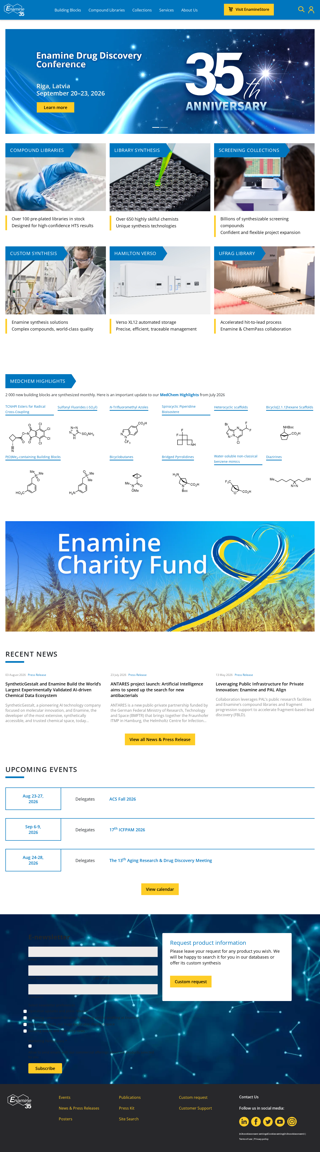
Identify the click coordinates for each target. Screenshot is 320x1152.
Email (34, 959)
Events (65, 1097)
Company (35, 996)
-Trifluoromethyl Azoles (129, 407)
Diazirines (274, 457)
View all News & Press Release (160, 739)
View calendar (160, 889)
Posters (65, 1119)
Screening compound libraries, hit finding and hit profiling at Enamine (83, 1017)
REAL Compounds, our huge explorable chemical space (71, 1024)
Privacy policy (261, 1139)
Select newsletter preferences (51, 1005)
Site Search (129, 1119)
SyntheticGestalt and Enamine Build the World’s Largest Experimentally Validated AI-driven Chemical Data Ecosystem (53, 689)
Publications (130, 1097)
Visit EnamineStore (252, 9)
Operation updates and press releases (58, 1011)
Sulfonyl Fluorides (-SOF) (77, 407)
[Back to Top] (310, 1142)
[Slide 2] (164, 127)
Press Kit (126, 1108)
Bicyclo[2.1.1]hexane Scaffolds (289, 407)
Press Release (37, 675)
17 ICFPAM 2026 (127, 829)
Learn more (284, 117)
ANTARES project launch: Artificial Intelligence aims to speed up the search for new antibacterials (157, 689)
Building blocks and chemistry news (56, 1030)
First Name (36, 978)
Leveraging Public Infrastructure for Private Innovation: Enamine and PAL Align (260, 687)
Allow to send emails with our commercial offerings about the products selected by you (91, 1054)
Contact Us (249, 1096)
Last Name (101, 978)
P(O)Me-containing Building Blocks (33, 457)
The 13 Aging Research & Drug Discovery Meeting (160, 860)
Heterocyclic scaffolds (231, 407)
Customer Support (195, 1108)
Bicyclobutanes (121, 457)
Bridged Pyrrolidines (178, 457)
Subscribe (45, 1068)
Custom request (191, 981)
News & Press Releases (79, 1108)
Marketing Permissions (47, 1041)
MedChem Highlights (37, 381)
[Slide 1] (155, 127)
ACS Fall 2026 (122, 799)
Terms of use (245, 1139)
